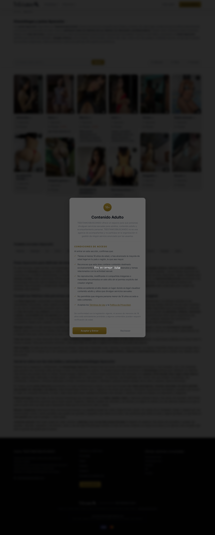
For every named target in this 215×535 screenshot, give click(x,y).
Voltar (117, 267)
